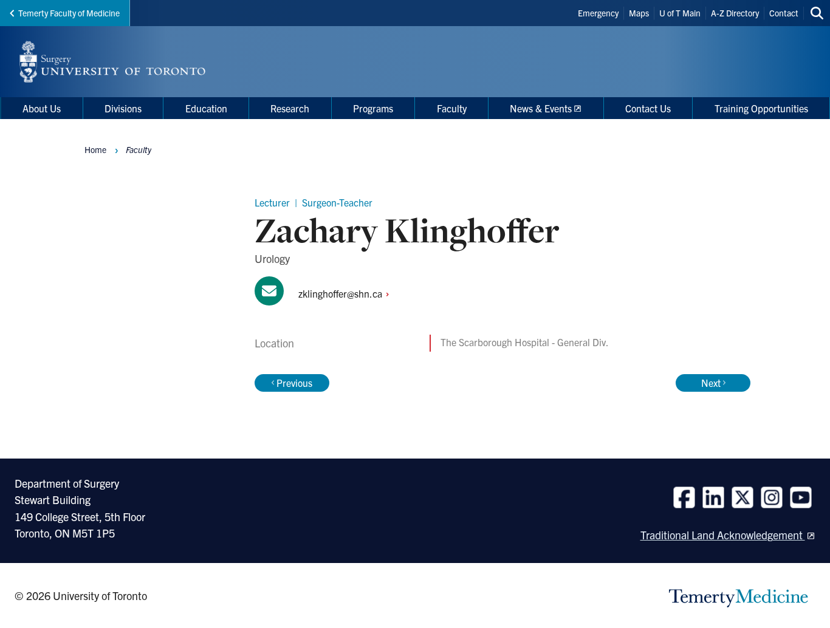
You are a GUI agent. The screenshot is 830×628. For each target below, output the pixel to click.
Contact (783, 12)
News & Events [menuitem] (541, 108)
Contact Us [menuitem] (648, 108)
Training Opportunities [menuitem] (761, 108)
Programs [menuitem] (373, 108)
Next (711, 383)
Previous (294, 383)
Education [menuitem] (206, 108)
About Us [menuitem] (41, 108)
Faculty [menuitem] (452, 108)
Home (95, 149)
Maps (639, 12)
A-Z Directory (735, 12)
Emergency (598, 12)
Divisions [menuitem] (123, 108)
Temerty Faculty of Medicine (69, 12)
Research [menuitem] (289, 108)
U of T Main (680, 12)
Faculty (138, 149)
